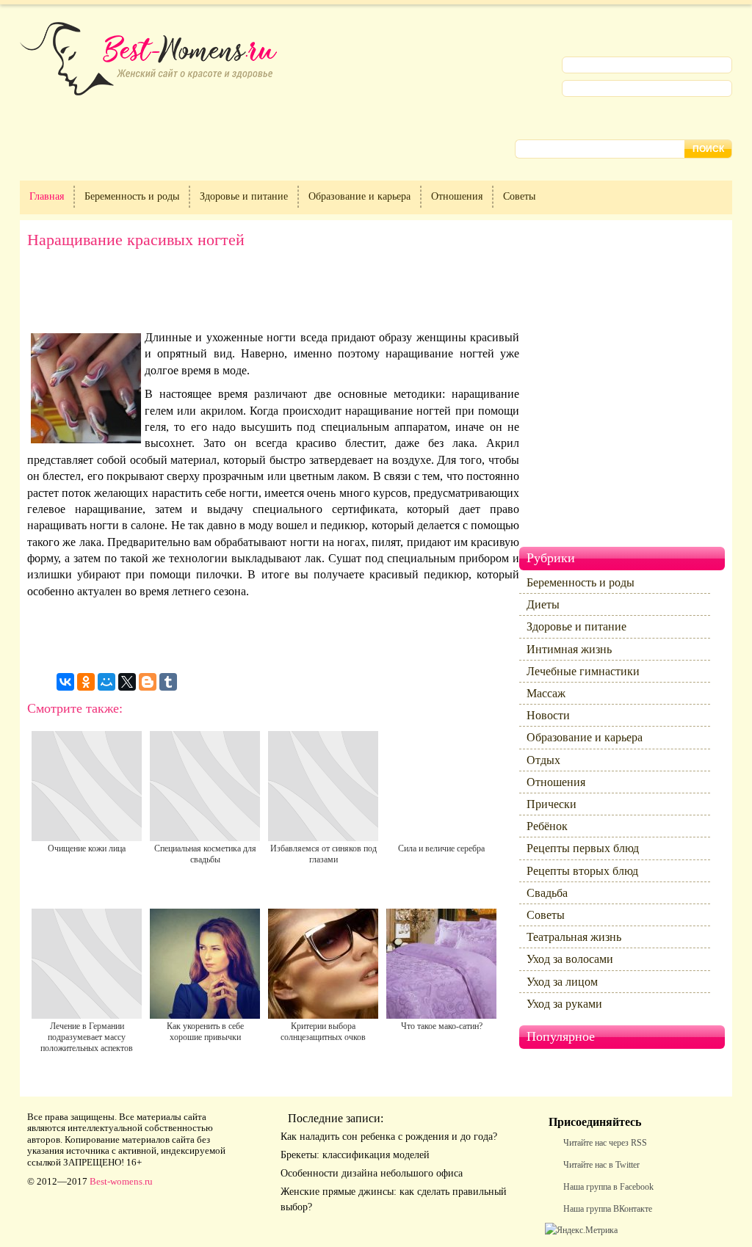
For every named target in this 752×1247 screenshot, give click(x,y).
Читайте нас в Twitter (601, 1165)
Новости (548, 715)
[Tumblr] (168, 682)
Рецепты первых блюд (583, 848)
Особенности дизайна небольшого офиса (372, 1173)
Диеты (543, 604)
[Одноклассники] (86, 682)
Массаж (546, 693)
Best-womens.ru (121, 1181)
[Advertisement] (273, 289)
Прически (551, 804)
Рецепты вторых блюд (582, 871)
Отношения (456, 196)
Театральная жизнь (574, 937)
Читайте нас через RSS (605, 1143)
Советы (519, 196)
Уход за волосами (570, 959)
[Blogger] (147, 682)
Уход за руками (564, 1003)
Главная (46, 196)
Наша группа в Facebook (608, 1187)
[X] (127, 682)
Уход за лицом (562, 981)
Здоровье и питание (244, 196)
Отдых (543, 760)
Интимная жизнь (569, 649)
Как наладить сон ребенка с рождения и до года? (389, 1136)
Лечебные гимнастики (583, 671)
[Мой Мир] (106, 682)
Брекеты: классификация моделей (355, 1154)
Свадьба (547, 893)
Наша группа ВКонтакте (607, 1209)
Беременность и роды (131, 196)
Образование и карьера (359, 196)
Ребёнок (547, 826)
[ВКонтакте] (65, 682)
